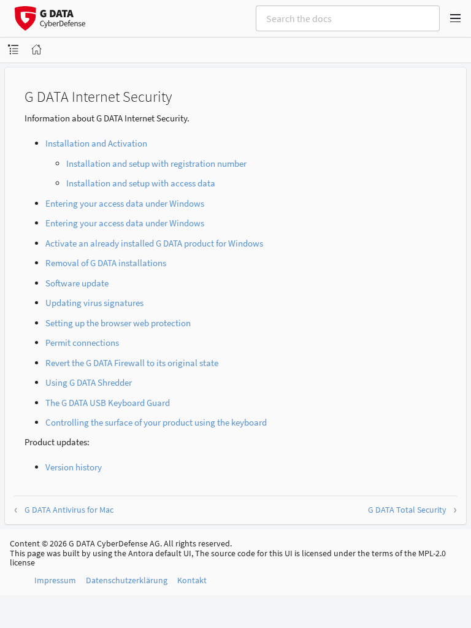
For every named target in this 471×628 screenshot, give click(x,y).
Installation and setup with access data (140, 183)
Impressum (55, 580)
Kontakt (192, 580)
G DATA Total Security (407, 509)
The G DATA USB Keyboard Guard (107, 402)
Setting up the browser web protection (118, 323)
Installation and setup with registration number (156, 163)
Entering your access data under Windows (124, 203)
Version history (73, 467)
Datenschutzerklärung (126, 580)
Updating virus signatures (94, 302)
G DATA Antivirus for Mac (69, 509)
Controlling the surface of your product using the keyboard (156, 422)
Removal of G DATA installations (105, 263)
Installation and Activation (96, 143)
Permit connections (82, 342)
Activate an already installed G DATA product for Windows (154, 243)
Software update (77, 283)
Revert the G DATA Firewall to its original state (131, 363)
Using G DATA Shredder (88, 382)
